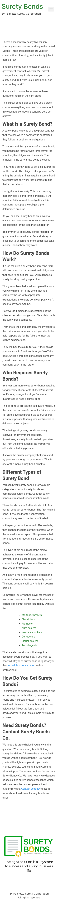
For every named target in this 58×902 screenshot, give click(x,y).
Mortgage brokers (32, 615)
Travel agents (29, 645)
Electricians (28, 619)
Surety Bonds (22, 6)
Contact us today (31, 788)
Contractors (28, 636)
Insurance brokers (32, 632)
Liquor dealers (30, 641)
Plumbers (27, 623)
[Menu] (51, 9)
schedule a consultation (21, 665)
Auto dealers (29, 628)
